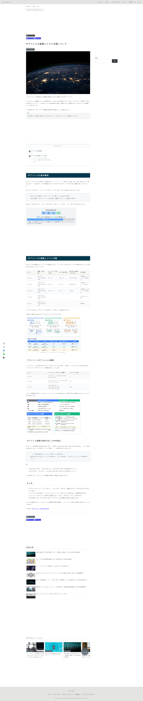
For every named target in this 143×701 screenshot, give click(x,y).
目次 (55, 146)
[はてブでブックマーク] (3, 350)
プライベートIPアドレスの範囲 (40, 158)
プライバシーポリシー (88, 694)
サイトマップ (57, 694)
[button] (3, 357)
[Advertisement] (58, 21)
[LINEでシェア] (3, 354)
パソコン (38, 38)
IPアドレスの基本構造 (36, 151)
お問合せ (77, 694)
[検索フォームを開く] (139, 2)
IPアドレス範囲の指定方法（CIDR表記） (42, 159)
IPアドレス (30, 38)
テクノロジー (31, 35)
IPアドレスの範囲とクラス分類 (38, 155)
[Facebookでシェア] (3, 346)
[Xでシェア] (3, 343)
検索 (96, 58)
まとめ (34, 161)
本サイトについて (68, 694)
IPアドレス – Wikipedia (39, 508)
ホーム (50, 694)
